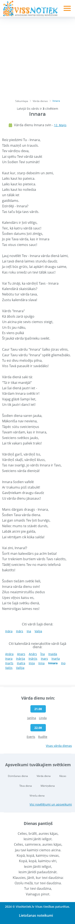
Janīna (31, 718)
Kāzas (62, 776)
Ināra (8, 631)
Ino (63, 663)
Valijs (8, 668)
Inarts (9, 663)
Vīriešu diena (37, 795)
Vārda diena (44, 776)
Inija (32, 663)
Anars (21, 654)
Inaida (52, 654)
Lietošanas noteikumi (36, 915)
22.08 (38, 728)
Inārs (19, 631)
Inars (44, 659)
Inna (41, 663)
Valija (38, 631)
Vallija (20, 668)
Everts (31, 737)
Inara (8, 659)
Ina (29, 631)
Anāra (9, 654)
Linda (43, 718)
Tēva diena (25, 786)
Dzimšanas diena (18, 776)
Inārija (20, 659)
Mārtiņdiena (48, 786)
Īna (42, 654)
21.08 (38, 709)
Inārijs (33, 659)
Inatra (21, 663)
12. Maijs (60, 125)
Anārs (33, 654)
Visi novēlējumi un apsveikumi (51, 804)
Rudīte (42, 737)
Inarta (55, 659)
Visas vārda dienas (59, 746)
